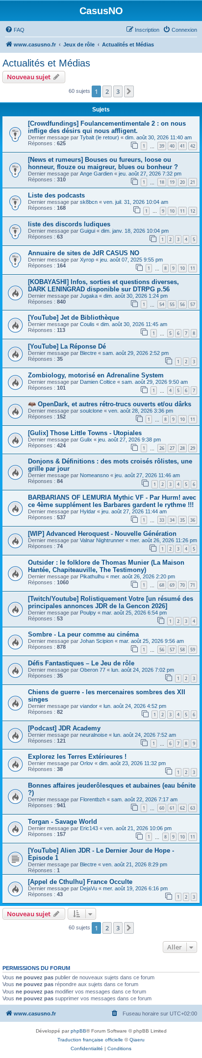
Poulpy (88, 613)
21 (192, 182)
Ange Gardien (96, 173)
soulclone (91, 411)
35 (182, 520)
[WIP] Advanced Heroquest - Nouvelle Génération (102, 533)
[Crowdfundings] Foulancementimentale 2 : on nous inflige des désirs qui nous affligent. (107, 127)
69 (172, 585)
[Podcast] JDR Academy (64, 728)
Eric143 (89, 828)
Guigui (87, 231)
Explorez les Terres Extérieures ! (77, 756)
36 (192, 520)
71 (192, 585)
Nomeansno (94, 475)
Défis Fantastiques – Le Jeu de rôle (81, 663)
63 (192, 808)
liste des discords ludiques (69, 224)
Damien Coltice (98, 382)
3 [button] (118, 91)
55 (172, 304)
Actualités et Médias (46, 63)
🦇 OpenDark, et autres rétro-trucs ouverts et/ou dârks (109, 404)
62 (182, 808)
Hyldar (88, 511)
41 (182, 146)
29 (192, 448)
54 (161, 304)
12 (192, 211)
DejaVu (88, 888)
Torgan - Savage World (62, 821)
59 (192, 649)
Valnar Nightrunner (102, 540)
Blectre (88, 353)
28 (182, 448)
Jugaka (89, 296)
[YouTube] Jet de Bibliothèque (73, 317)
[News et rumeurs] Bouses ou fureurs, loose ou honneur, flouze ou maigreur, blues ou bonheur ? (103, 163)
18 (161, 182)
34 (172, 520)
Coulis (87, 324)
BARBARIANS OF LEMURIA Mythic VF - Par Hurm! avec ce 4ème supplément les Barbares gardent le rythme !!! (112, 501)
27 (172, 448)
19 (172, 182)
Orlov (86, 763)
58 (182, 649)
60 (161, 808)
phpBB (78, 1031)
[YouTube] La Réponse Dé (67, 346)
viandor (89, 706)
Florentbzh (92, 799)
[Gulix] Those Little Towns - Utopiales (85, 433)
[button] (129, 91)
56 (182, 304)
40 (172, 146)
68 (161, 585)
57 (192, 304)
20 (182, 182)
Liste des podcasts (56, 195)
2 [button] (107, 91)
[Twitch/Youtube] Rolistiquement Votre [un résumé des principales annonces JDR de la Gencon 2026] (110, 602)
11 (182, 211)
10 (172, 211)
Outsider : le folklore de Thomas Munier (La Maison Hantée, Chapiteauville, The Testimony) (106, 566)
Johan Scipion (96, 641)
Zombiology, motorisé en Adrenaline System (96, 375)
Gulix (86, 439)
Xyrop (87, 260)
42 (192, 146)
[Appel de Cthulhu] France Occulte (80, 881)
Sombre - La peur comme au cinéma (83, 634)
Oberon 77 (92, 670)
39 (161, 146)
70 (182, 585)
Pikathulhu (92, 576)
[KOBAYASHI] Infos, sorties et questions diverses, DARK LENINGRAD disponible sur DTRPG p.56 (103, 285)
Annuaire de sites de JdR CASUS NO (83, 253)
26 (161, 448)
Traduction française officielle (90, 1039)
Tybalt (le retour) (99, 137)
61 (172, 808)
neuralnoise (93, 735)
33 (161, 520)
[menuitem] (15, 30)
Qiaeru (137, 1039)
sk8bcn (89, 202)
